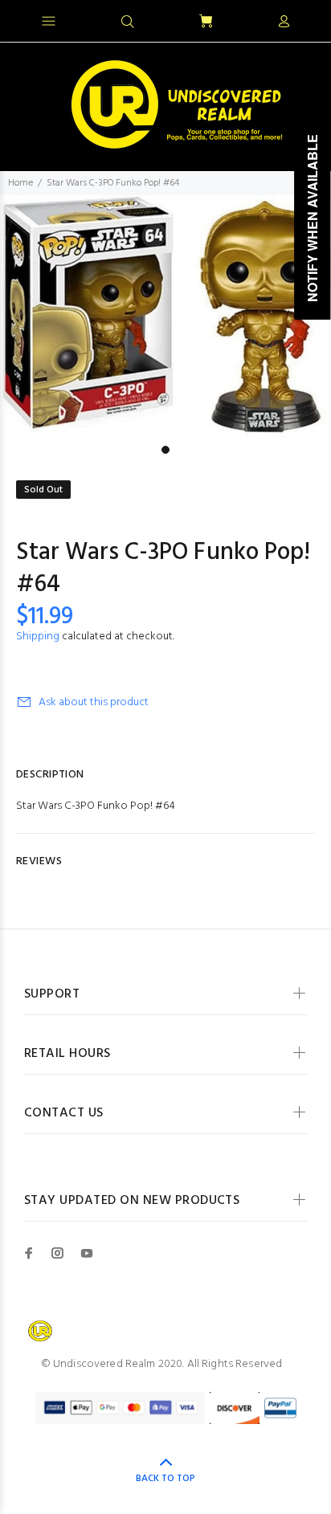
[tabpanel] (165, 316)
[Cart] (206, 22)
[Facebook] (28, 1253)
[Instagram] (57, 1253)
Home (20, 183)
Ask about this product (94, 702)
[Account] (283, 22)
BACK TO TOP (165, 1479)
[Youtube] (86, 1253)
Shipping (37, 636)
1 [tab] (165, 450)
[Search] (127, 22)
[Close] (305, 19)
